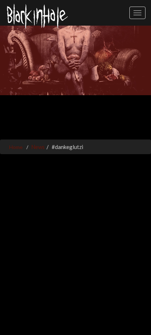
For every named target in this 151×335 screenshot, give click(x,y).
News (38, 147)
